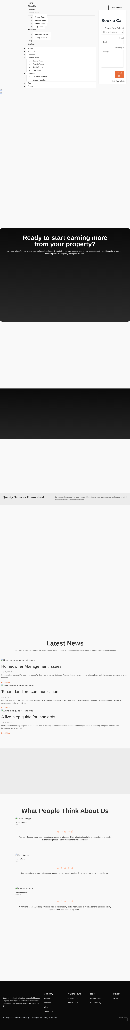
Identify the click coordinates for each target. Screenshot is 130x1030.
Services (31, 55)
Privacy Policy (95, 998)
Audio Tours (40, 23)
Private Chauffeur (42, 34)
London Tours (33, 58)
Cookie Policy (95, 1003)
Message (119, 48)
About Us (31, 51)
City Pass (39, 26)
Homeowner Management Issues (31, 666)
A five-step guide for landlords (28, 717)
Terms (115, 998)
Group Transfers (42, 37)
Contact (31, 86)
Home (30, 48)
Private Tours (40, 20)
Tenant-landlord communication (29, 691)
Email (121, 38)
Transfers (32, 73)
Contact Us (48, 1011)
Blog (29, 83)
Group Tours (40, 17)
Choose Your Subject (114, 28)
